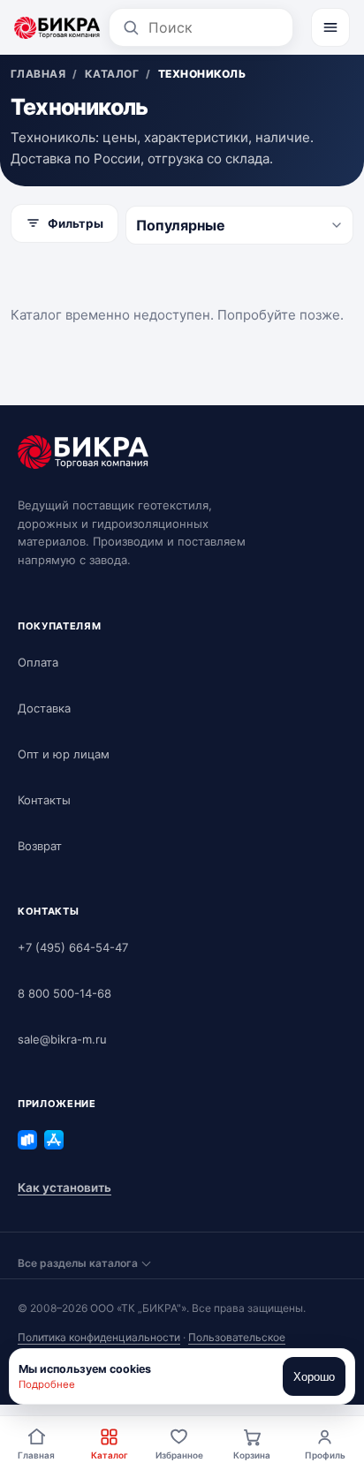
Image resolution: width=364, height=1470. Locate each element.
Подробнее (47, 1384)
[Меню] (330, 27)
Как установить (64, 1187)
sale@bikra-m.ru (62, 1039)
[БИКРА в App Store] (54, 1139)
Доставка (44, 708)
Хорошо (314, 1376)
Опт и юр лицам (64, 754)
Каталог (109, 1455)
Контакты (44, 800)
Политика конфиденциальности (99, 1337)
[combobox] (214, 27)
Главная (36, 1455)
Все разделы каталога (78, 1263)
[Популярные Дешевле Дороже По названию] (239, 225)
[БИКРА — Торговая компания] (57, 27)
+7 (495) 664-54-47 (73, 947)
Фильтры (75, 223)
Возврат (40, 846)
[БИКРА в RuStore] (27, 1139)
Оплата (38, 662)
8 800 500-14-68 (64, 993)
